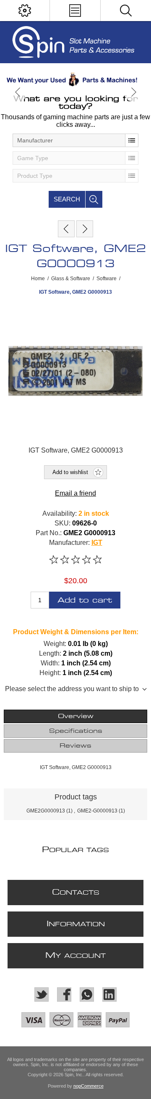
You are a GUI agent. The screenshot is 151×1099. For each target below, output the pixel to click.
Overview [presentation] (76, 716)
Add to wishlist (70, 472)
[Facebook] (64, 994)
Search (67, 199)
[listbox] (75, 140)
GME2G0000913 (45, 811)
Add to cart (84, 600)
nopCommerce (88, 1085)
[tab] (75, 716)
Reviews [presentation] (75, 746)
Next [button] (133, 92)
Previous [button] (17, 92)
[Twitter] (41, 994)
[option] (75, 79)
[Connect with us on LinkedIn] (109, 994)
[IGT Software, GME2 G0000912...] (66, 228)
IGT (96, 542)
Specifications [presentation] (75, 731)
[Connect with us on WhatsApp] (87, 994)
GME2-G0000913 (97, 811)
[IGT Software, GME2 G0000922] (84, 228)
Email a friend (75, 493)
